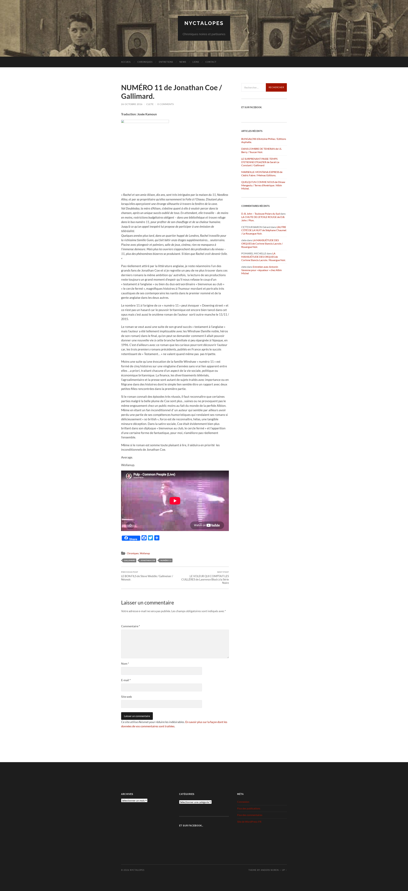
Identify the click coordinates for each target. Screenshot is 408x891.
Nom (125, 663)
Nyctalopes (204, 23)
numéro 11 (165, 560)
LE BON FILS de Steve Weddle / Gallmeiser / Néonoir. (147, 576)
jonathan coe (147, 560)
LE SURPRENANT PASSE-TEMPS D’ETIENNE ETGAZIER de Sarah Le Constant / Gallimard (260, 162)
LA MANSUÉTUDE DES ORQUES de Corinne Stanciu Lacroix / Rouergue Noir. (262, 243)
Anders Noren (270, 870)
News (182, 62)
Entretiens (166, 62)
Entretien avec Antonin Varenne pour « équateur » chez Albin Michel (261, 270)
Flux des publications (248, 808)
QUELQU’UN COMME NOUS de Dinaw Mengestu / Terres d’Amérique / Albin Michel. (263, 185)
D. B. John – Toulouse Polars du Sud (260, 213)
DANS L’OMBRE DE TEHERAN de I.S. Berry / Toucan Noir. (261, 150)
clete (150, 104)
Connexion (243, 801)
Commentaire (130, 626)
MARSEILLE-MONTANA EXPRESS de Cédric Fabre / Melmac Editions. (261, 173)
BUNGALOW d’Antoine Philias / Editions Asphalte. (263, 140)
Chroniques (145, 62)
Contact (210, 62)
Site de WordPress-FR (249, 821)
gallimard (129, 560)
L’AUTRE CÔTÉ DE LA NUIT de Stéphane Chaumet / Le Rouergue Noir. (263, 230)
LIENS (196, 62)
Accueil (126, 62)
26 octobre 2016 (131, 104)
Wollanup (145, 553)
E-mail (126, 680)
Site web (126, 696)
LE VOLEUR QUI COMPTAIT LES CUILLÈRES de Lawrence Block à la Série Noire (205, 577)
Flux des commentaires (249, 814)
